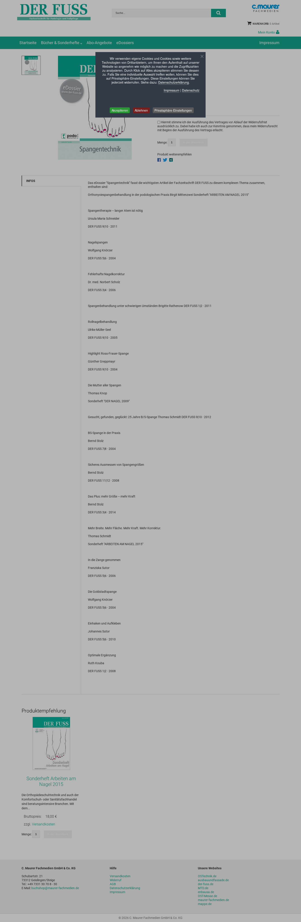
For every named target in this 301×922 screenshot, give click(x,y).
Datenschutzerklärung (173, 82)
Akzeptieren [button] (119, 110)
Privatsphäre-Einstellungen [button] (173, 110)
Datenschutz (190, 90)
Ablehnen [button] (141, 110)
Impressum (171, 90)
